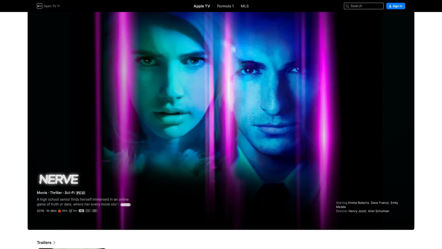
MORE (125, 204)
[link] (46, 242)
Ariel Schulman (378, 211)
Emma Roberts (358, 203)
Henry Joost (357, 211)
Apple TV (202, 6)
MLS (245, 6)
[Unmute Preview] (402, 21)
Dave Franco (380, 203)
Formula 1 (225, 6)
